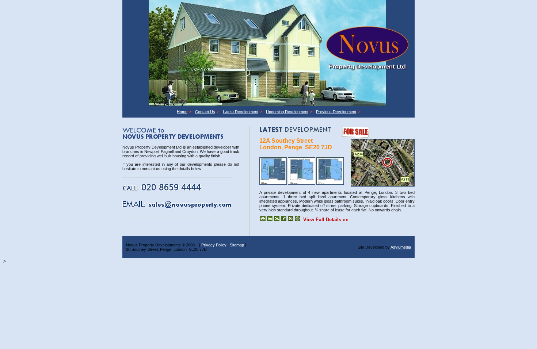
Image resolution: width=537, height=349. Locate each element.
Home (182, 112)
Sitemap (237, 245)
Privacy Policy (213, 245)
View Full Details (323, 219)
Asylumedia (401, 247)
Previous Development (336, 112)
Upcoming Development (287, 112)
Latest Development (240, 112)
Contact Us (205, 112)
